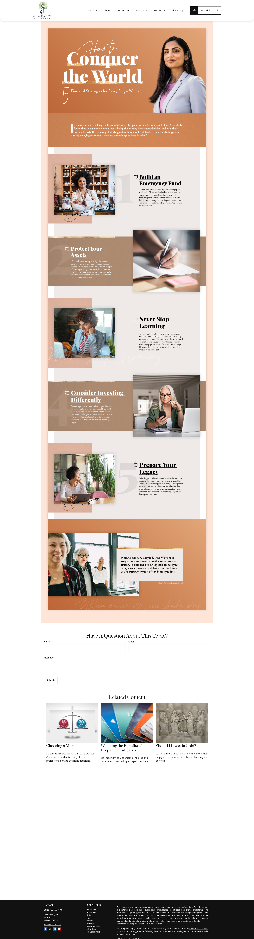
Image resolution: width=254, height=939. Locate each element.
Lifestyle (90, 923)
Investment (92, 912)
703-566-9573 (56, 910)
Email (131, 641)
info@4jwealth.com (52, 924)
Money (90, 920)
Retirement (92, 909)
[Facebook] (45, 929)
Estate (90, 915)
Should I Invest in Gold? (176, 745)
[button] (93, 10)
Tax (88, 918)
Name (47, 641)
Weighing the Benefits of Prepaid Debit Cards (121, 748)
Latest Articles (93, 926)
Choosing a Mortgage (64, 745)
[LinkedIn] (54, 929)
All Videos (91, 929)
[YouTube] (59, 929)
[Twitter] (50, 929)
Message (49, 657)
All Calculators (93, 932)
